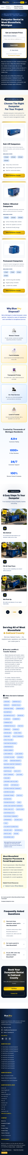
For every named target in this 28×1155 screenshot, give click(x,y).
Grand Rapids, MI (5, 1090)
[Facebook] (6, 1038)
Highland (7, 736)
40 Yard (6, 160)
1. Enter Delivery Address (9, 36)
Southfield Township (10, 816)
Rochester (7, 799)
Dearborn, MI (4, 1102)
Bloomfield (7, 712)
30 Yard (20, 157)
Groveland (7, 733)
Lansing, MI (4, 1098)
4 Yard (12, 272)
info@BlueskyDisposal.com (10, 1030)
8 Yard (6, 275)
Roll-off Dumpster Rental (7, 1075)
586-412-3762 (7, 1027)
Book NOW (14, 45)
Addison (6, 701)
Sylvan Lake (18, 819)
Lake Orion (19, 753)
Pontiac (19, 795)
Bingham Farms (8, 708)
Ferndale (7, 729)
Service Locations (8, 7)
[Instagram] (9, 1038)
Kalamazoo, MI (4, 1111)
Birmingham (20, 708)
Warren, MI (3, 1092)
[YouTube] (2, 1038)
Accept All (4, 1152)
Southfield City (9, 812)
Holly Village (8, 739)
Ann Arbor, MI (4, 1096)
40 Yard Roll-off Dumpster (7, 1059)
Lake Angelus (8, 753)
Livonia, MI (3, 1105)
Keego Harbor (8, 750)
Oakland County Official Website (13, 886)
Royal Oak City (8, 809)
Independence (8, 746)
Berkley (6, 705)
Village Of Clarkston (11, 826)
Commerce (16, 719)
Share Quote (15, 50)
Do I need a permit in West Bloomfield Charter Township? (13, 897)
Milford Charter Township (12, 764)
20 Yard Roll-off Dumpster (7, 1055)
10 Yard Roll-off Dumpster (7, 1053)
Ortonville (14, 785)
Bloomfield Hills (9, 715)
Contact (3, 1125)
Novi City (17, 771)
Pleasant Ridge (9, 795)
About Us (3, 1121)
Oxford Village (9, 792)
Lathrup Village (9, 757)
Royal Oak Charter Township (13, 805)
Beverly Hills (16, 705)
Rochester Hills (9, 802)
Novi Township (8, 774)
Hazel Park (17, 733)
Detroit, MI (3, 1088)
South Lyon (20, 809)
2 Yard (6, 272)
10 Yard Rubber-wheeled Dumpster (9, 1047)
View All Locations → (6, 1113)
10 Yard (6, 157)
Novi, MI (3, 1109)
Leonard (20, 757)
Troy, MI (3, 1107)
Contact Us (14, 993)
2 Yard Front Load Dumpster (8, 1061)
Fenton (20, 726)
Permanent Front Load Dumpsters (9, 1080)
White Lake (7, 833)
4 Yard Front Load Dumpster (8, 1064)
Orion (6, 785)
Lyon (5, 760)
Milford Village (9, 767)
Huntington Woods (10, 743)
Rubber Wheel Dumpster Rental (8, 1078)
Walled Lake (8, 830)
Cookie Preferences (6, 1135)
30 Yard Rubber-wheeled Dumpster (9, 1051)
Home (2, 7)
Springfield (7, 819)
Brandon (20, 715)
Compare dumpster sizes (7, 901)
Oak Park (19, 774)
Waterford (18, 830)
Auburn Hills (16, 701)
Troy (5, 823)
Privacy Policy (4, 1128)
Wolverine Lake (9, 837)
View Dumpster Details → (14, 175)
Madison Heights (15, 760)
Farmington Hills (9, 726)
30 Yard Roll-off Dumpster (7, 1057)
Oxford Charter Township (12, 788)
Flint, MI (3, 1100)
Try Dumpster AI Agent (14, 55)
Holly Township (18, 736)
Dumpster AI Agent (5, 1123)
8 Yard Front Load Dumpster (8, 1068)
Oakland (7, 778)
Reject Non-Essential (18, 1150)
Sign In (22, 2)
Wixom (16, 833)
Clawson (7, 719)
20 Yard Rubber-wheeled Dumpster (9, 1049)
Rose (19, 802)
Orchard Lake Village (10, 781)
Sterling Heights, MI (5, 1094)
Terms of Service (5, 1133)
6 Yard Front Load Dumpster (8, 1066)
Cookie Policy (4, 1130)
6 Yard (18, 272)
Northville (7, 771)
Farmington (7, 722)
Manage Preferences (6, 1150)
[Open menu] (26, 2)
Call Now (14, 988)
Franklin (15, 729)
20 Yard (13, 157)
